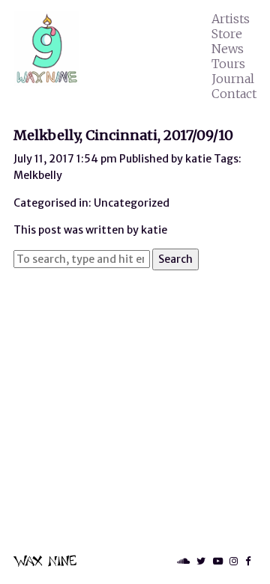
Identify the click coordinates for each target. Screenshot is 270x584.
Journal (233, 78)
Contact (234, 93)
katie (198, 158)
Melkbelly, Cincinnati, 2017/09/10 (123, 135)
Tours (228, 63)
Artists (231, 18)
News (228, 48)
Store (227, 33)
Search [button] (175, 259)
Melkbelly (38, 175)
